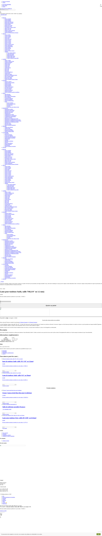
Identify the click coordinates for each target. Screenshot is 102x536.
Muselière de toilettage (9, 141)
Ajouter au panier (51, 305)
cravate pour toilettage (9, 135)
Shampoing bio (7, 113)
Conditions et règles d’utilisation (8, 436)
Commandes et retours (6, 435)
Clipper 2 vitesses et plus (9, 61)
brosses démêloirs (8, 20)
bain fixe (8, 105)
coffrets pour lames (8, 74)
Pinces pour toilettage (9, 143)
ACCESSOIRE (5, 132)
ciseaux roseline (8, 47)
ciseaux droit (7, 37)
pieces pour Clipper (8, 77)
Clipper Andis (7, 64)
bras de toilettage (8, 97)
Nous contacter (5, 432)
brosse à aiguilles (8, 18)
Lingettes (6, 139)
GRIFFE (6, 51)
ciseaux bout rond (8, 39)
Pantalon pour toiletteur (9, 130)
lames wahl (7, 69)
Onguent (6, 142)
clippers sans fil (7, 63)
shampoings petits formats (9, 110)
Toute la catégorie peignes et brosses (11, 32)
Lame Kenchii (7, 73)
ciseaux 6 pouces (8, 42)
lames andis (7, 68)
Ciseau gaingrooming (9, 46)
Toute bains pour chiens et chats (13, 107)
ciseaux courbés (8, 36)
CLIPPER (4, 59)
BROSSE (4, 17)
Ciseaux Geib (7, 49)
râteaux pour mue (8, 28)
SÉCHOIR (4, 80)
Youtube (3, 499)
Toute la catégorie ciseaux (9, 50)
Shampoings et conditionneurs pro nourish (12, 119)
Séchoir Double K (8, 85)
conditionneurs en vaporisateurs (10, 115)
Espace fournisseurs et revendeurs (8, 497)
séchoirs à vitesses (8, 81)
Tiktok (3, 501)
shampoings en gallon (9, 109)
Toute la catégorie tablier (9, 131)
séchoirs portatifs (8, 84)
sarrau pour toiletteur (8, 129)
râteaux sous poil (8, 29)
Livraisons (4, 433)
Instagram (4, 500)
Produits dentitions (8, 144)
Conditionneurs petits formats (10, 116)
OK (98, 534)
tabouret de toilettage (8, 99)
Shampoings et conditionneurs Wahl (11, 118)
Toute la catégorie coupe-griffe (12, 58)
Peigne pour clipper (8, 78)
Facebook (4, 498)
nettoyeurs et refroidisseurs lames (11, 75)
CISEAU (4, 33)
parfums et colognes (8, 117)
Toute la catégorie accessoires (10, 146)
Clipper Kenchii (8, 67)
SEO (3, 496)
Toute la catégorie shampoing (10, 125)
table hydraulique (8, 95)
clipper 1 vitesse (8, 60)
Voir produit (4, 428)
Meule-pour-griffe (10, 54)
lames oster (7, 70)
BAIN (6, 101)
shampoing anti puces (9, 112)
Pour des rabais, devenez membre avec (51, 320)
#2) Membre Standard (23, 322)
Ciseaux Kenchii (8, 48)
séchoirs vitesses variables (9, 82)
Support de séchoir (8, 91)
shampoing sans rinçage (9, 111)
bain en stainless (10, 102)
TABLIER (4, 126)
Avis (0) (3, 353)
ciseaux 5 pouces (8, 41)
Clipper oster (7, 66)
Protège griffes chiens (11, 56)
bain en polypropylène (11, 103)
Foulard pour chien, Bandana (10, 136)
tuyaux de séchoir (8, 88)
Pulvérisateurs (7, 145)
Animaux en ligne (5, 440)
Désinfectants (7, 138)
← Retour (2, 281)
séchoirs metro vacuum (9, 86)
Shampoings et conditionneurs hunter (12, 121)
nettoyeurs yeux (8, 122)
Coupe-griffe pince (10, 53)
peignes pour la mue (8, 25)
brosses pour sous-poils (9, 22)
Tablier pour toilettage (9, 127)
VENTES (4, 147)
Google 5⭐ (4, 502)
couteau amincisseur (8, 31)
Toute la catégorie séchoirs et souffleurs (12, 92)
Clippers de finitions (8, 62)
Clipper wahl (7, 65)
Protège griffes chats (11, 57)
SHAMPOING (5, 108)
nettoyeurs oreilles (8, 124)
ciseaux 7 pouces (8, 43)
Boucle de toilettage (8, 134)
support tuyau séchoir (9, 90)
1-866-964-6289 (3, 14)
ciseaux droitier (7, 34)
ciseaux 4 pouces (8, 40)
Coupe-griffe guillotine (11, 52)
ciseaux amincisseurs (8, 45)
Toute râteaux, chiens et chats (10, 27)
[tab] (52, 350)
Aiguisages (7, 133)
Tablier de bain (7, 128)
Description (4, 350)
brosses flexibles (8, 19)
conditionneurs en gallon (9, 114)
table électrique (7, 94)
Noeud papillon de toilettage (10, 137)
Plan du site (4, 503)
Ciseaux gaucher (8, 35)
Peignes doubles (8, 24)
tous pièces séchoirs (8, 87)
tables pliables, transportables (10, 96)
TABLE (3, 93)
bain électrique (10, 104)
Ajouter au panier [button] (5, 371)
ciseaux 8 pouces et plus (9, 44)
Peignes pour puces (8, 26)
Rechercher (2, 9)
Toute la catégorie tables (9, 100)
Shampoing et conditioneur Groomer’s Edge (13, 120)
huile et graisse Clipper (9, 76)
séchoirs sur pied (8, 83)
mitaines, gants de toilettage (10, 30)
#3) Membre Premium (33, 322)
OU (0, 308)
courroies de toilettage (9, 98)
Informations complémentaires (8, 352)
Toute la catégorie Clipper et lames (11, 79)
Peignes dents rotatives (9, 23)
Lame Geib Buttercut (9, 71)
